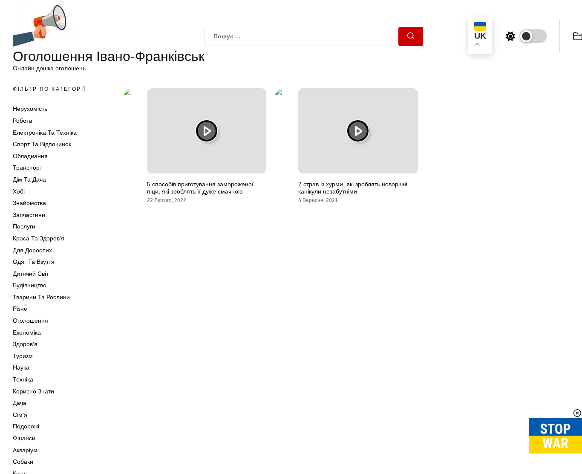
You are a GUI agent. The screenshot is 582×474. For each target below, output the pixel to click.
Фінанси (24, 438)
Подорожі (26, 426)
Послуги (24, 226)
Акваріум (25, 450)
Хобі (19, 191)
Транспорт (27, 167)
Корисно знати (33, 391)
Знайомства (29, 202)
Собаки (23, 461)
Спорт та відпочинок (42, 144)
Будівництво (29, 285)
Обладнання (30, 156)
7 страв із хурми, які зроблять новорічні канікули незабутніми (352, 188)
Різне (20, 308)
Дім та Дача (29, 179)
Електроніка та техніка (45, 132)
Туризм (23, 356)
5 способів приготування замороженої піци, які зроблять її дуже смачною (200, 188)
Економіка (27, 332)
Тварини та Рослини (41, 297)
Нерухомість (30, 108)
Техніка (23, 379)
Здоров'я (25, 344)
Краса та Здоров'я (38, 238)
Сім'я (20, 414)
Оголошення (30, 320)
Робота (22, 120)
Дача (19, 402)
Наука (21, 367)
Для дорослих (32, 250)
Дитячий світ (31, 273)
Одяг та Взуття (34, 261)
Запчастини (29, 214)
